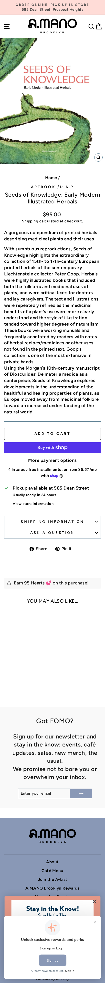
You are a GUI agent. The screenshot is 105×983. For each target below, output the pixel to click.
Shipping (30, 221)
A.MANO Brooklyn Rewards (52, 888)
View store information (33, 503)
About (52, 861)
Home (51, 177)
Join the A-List (52, 879)
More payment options (52, 460)
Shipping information (52, 521)
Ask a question (52, 532)
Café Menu (52, 870)
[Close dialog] (95, 902)
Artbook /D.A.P (52, 187)
